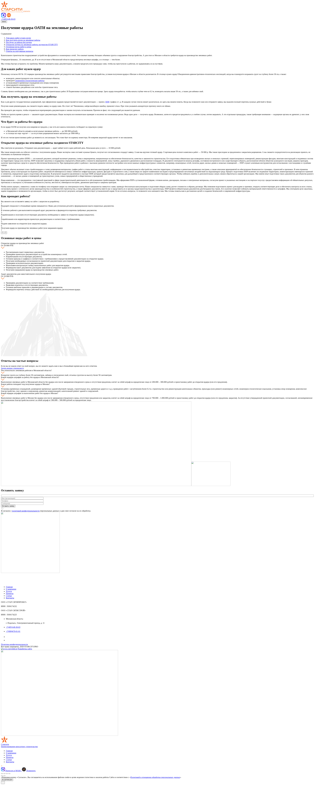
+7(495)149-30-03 (13, 627)
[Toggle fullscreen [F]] (7, 773)
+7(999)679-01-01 (13, 631)
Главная (9, 587)
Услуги (9, 591)
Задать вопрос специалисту (12, 368)
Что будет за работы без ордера (19, 42)
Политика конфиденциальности (14, 644)
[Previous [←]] (2, 775)
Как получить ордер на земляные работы (23, 40)
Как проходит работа (15, 49)
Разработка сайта (25, 649)
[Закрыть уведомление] (3, 782)
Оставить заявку (8, 506)
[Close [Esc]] (2, 773)
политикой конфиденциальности (26, 511)
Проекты (9, 593)
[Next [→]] (4, 775)
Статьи (9, 596)
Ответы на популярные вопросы (19, 51)
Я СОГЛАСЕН (7, 780)
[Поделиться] (4, 773)
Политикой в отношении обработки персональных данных (155, 777)
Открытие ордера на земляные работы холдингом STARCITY (32, 45)
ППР (107, 102)
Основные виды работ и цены (18, 47)
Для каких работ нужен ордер (18, 38)
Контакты (10, 598)
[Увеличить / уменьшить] (9, 773)
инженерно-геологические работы (29, 81)
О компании (11, 589)
